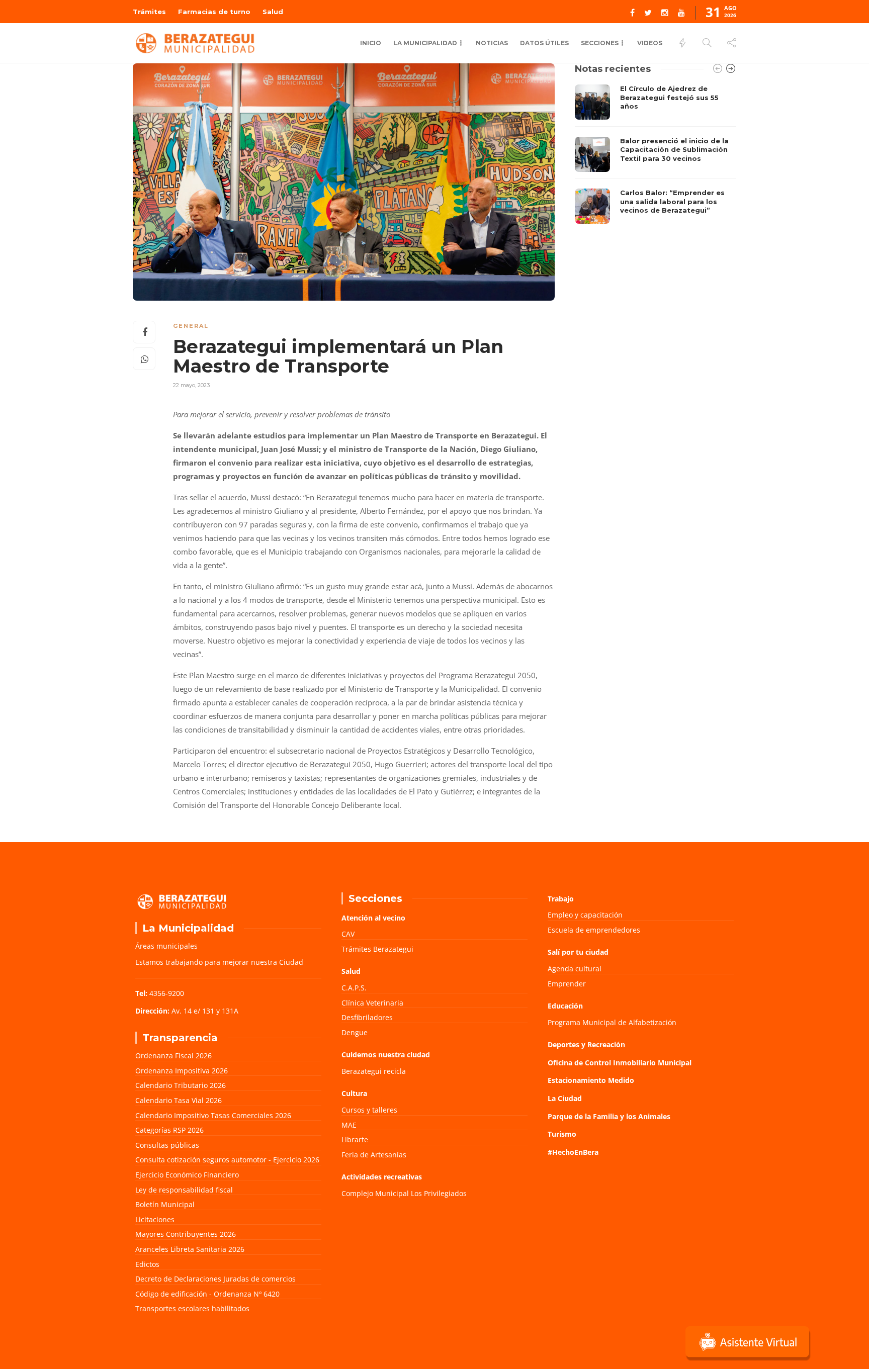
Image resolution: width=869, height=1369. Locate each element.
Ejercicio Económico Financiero (187, 1174)
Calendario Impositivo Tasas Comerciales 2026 (213, 1115)
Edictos (147, 1264)
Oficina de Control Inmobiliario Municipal (619, 1062)
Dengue (354, 1032)
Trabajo (561, 898)
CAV (348, 934)
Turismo (562, 1134)
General (191, 325)
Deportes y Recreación (586, 1044)
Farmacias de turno (214, 12)
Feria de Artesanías (373, 1154)
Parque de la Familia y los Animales (609, 1116)
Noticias (492, 43)
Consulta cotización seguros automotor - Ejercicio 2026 (227, 1159)
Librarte (354, 1139)
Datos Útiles (544, 43)
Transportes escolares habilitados (192, 1308)
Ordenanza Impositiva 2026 (181, 1070)
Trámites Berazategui (377, 949)
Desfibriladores (367, 1017)
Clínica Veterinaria (372, 1003)
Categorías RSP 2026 (169, 1130)
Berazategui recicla (373, 1071)
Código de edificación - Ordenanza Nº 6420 (207, 1294)
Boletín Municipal (165, 1204)
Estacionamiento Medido (591, 1080)
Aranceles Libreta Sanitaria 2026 (189, 1249)
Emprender (567, 983)
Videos (649, 43)
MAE (349, 1125)
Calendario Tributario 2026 (180, 1085)
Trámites (149, 12)
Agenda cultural (574, 968)
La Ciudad (565, 1098)
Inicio (370, 43)
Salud (273, 12)
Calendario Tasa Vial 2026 (178, 1100)
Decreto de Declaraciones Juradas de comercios (215, 1279)
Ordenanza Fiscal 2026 (173, 1055)
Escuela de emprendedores (594, 930)
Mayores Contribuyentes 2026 (185, 1234)
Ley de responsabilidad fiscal (184, 1190)
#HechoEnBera (573, 1152)
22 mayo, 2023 (191, 385)
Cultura (354, 1093)
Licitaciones (155, 1219)
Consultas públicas (167, 1145)
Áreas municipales (166, 946)
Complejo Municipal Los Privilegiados (404, 1193)
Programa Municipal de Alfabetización (612, 1022)
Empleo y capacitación (585, 915)
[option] (655, 154)
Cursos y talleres (369, 1110)
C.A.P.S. (354, 987)
